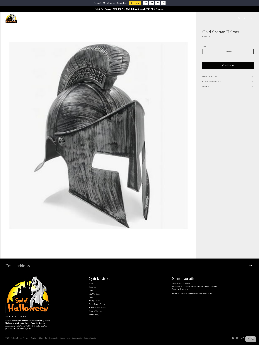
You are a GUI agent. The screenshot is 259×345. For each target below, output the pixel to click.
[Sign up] (250, 266)
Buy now (135, 3)
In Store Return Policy (97, 308)
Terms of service (65, 338)
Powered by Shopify (29, 338)
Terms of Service (95, 311)
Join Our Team (94, 294)
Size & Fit (206, 87)
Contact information (90, 338)
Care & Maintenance (211, 82)
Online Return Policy (97, 304)
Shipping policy (77, 338)
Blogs (91, 297)
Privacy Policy (94, 301)
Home (91, 284)
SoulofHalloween (16, 338)
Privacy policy (53, 338)
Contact (91, 290)
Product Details (209, 77)
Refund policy (94, 314)
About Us (92, 287)
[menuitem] (78, 18)
